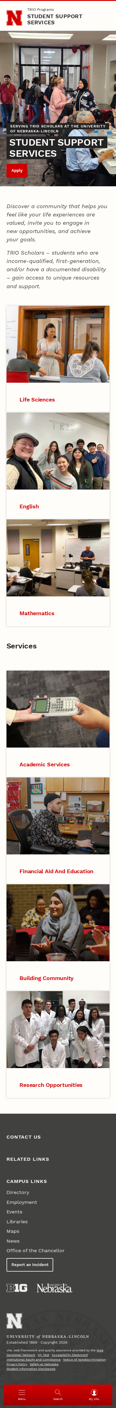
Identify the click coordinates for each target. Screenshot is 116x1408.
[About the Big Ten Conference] (16, 1288)
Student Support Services (54, 19)
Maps (12, 1231)
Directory (17, 1192)
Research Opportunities (51, 1085)
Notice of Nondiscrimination (84, 1359)
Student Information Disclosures (30, 1368)
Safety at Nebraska (44, 1364)
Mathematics (36, 613)
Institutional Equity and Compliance (33, 1359)
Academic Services (44, 764)
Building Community (46, 978)
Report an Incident (30, 1264)
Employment (21, 1202)
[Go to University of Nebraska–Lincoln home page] (14, 18)
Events (14, 1212)
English (29, 506)
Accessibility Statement (70, 1355)
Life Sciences (37, 399)
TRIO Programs (40, 9)
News (12, 1241)
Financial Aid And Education (56, 871)
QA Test (43, 1355)
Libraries (17, 1221)
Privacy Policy (16, 1364)
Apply (17, 170)
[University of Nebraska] (54, 1288)
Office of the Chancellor (35, 1250)
